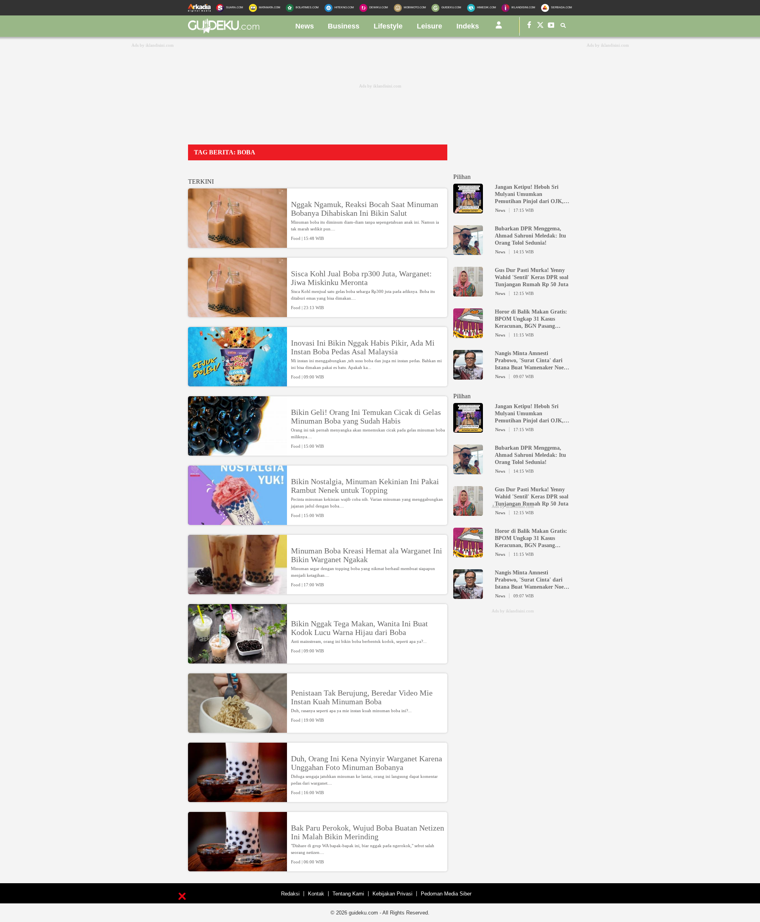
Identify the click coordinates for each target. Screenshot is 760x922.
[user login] (499, 28)
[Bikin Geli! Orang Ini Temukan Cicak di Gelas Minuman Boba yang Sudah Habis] (237, 452)
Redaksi (290, 894)
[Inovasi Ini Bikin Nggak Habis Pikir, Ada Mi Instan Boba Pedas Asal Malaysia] (237, 383)
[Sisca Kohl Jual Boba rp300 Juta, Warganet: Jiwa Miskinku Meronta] (237, 313)
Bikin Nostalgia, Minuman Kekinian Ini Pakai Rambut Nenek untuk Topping (365, 485)
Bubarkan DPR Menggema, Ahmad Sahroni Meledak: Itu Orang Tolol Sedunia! (530, 236)
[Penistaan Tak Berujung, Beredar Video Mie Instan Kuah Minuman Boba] (237, 729)
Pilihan (462, 176)
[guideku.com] (223, 31)
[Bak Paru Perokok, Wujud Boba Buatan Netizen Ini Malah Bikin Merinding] (237, 868)
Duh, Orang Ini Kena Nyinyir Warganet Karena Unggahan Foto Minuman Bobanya (366, 763)
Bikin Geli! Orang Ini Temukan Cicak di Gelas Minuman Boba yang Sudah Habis (366, 416)
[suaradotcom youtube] (551, 26)
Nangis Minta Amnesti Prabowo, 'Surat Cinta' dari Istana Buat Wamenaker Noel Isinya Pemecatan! (530, 360)
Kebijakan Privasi (392, 894)
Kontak (316, 894)
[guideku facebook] (529, 26)
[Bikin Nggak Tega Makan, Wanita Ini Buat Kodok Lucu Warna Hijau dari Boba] (237, 660)
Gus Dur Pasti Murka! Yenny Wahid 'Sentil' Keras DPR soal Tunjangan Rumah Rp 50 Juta (531, 277)
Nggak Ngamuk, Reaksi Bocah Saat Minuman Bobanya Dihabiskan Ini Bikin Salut (364, 208)
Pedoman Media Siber (446, 894)
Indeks (467, 26)
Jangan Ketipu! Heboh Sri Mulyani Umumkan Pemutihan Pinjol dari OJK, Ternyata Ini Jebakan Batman (531, 194)
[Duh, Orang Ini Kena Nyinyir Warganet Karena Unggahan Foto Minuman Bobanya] (237, 798)
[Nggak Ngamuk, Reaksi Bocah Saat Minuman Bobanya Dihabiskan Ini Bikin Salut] (237, 244)
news (304, 26)
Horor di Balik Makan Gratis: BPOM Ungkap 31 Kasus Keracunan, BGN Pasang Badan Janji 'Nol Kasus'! (531, 319)
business (343, 26)
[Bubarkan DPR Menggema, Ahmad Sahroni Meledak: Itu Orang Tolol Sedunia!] (468, 251)
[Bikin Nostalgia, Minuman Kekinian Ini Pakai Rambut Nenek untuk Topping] (237, 521)
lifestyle (388, 26)
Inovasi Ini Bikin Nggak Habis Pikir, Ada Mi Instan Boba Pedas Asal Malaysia (363, 347)
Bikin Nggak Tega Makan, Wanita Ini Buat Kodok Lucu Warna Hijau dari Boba (359, 628)
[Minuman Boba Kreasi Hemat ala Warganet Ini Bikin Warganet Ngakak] (237, 591)
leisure (429, 26)
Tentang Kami (348, 894)
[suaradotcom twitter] (540, 26)
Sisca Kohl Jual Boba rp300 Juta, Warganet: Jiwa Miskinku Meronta (361, 278)
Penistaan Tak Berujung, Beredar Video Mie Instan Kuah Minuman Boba (362, 697)
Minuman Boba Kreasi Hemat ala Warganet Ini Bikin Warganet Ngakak (366, 555)
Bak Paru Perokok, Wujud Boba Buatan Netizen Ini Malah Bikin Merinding (367, 832)
